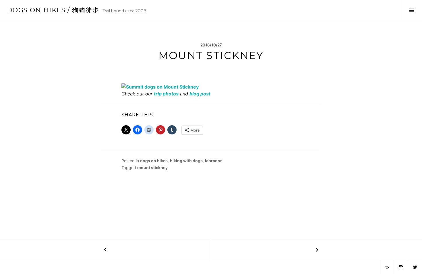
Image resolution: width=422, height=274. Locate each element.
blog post (199, 94)
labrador (213, 160)
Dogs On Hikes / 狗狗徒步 (53, 10)
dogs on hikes (154, 160)
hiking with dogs (186, 160)
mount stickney (152, 167)
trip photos (166, 94)
